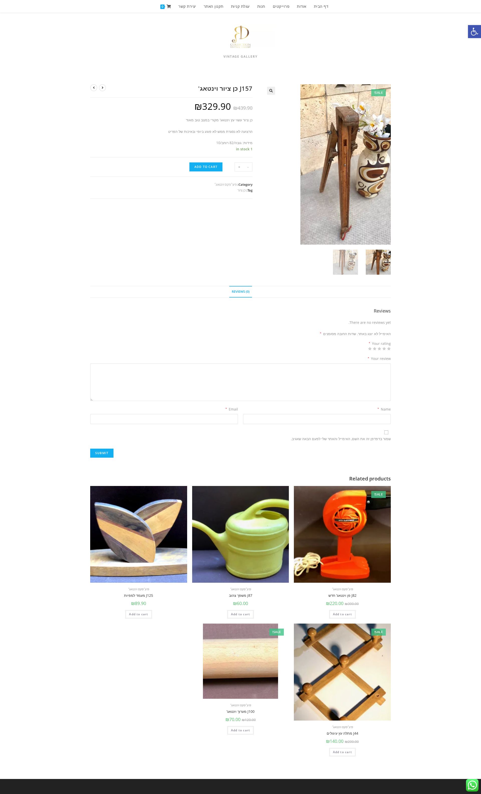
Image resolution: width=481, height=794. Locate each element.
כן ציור (241, 190)
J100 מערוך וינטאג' (240, 711)
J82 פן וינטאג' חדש (342, 595)
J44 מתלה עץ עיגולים (342, 733)
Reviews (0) (241, 291)
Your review (379, 358)
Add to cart (205, 167)
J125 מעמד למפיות (138, 595)
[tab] (240, 291)
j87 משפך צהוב (240, 595)
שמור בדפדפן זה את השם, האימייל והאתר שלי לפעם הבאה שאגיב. (341, 438)
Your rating (380, 343)
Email (231, 409)
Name (384, 409)
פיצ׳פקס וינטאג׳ (225, 184)
